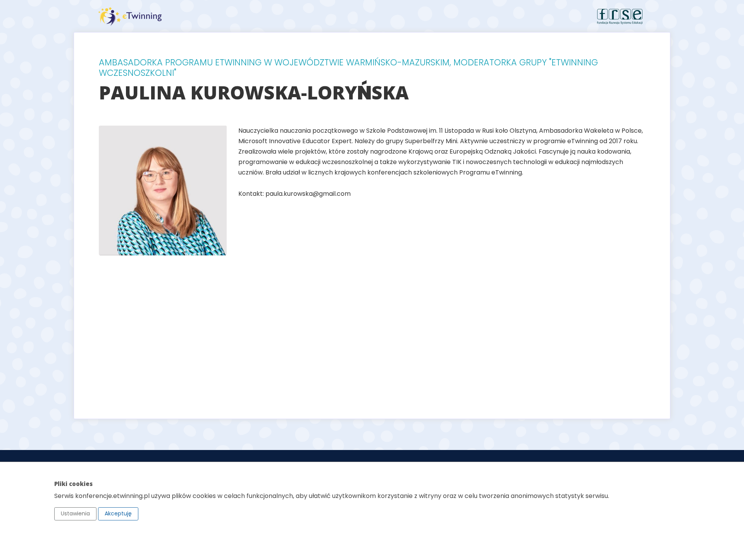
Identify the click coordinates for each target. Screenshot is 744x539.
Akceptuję (118, 513)
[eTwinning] (232, 16)
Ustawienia (75, 513)
